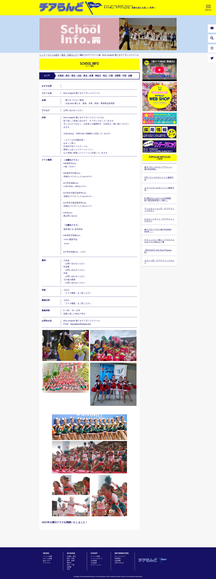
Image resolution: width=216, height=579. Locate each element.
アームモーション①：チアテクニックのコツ (159, 210)
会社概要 (118, 560)
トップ (42, 55)
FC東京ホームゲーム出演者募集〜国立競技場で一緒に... (157, 199)
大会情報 (94, 560)
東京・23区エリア (70, 55)
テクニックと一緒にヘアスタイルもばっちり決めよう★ (159, 241)
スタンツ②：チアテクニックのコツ (159, 262)
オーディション (96, 565)
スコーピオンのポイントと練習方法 (159, 189)
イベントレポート (97, 558)
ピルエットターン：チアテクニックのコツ (159, 220)
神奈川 (98, 75)
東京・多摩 (88, 75)
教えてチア (46, 560)
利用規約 (118, 558)
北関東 (118, 75)
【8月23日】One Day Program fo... (158, 251)
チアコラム (46, 563)
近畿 (130, 75)
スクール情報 (47, 558)
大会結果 (94, 563)
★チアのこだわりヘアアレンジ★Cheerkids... (158, 168)
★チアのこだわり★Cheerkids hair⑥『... (157, 230)
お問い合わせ (119, 563)
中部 (124, 75)
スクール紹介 (53, 55)
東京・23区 (76, 75)
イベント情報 (47, 556)
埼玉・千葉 (108, 75)
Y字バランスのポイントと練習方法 (159, 178)
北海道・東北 (64, 75)
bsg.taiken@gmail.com (80, 324)
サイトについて (120, 556)
